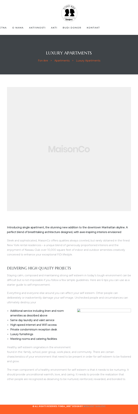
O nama (18, 27)
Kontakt (93, 27)
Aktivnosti (37, 27)
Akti (54, 27)
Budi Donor (72, 27)
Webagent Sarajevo (94, 406)
